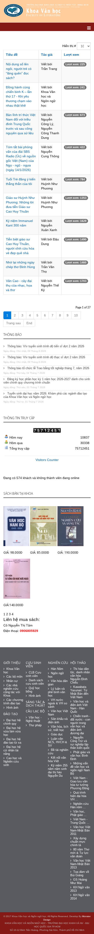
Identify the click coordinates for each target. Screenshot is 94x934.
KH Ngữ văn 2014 (80, 896)
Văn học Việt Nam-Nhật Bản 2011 (80, 830)
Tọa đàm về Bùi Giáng (79, 873)
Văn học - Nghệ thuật (34, 719)
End (29, 323)
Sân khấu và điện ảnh (58, 720)
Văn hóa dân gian (58, 682)
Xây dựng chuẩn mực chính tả (78, 842)
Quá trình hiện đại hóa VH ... (78, 796)
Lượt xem (71, 54)
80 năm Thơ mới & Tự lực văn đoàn (79, 853)
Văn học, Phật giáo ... (78, 813)
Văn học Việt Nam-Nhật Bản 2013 (80, 864)
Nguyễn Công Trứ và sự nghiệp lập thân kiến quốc (80, 743)
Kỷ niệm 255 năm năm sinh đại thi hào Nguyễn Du (58, 770)
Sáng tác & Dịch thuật (35, 704)
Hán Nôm (57, 669)
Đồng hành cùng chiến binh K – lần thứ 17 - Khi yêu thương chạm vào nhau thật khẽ (19, 96)
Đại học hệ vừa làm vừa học (12, 731)
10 (76, 315)
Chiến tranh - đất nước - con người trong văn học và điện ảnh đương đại (80, 724)
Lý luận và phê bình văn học (56, 692)
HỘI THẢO (78, 662)
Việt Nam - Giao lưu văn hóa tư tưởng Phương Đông (79, 783)
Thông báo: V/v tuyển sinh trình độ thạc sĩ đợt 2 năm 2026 (45, 357)
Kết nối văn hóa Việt (57, 759)
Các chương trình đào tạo (13, 701)
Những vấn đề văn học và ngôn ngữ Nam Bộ (80, 768)
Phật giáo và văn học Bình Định (80, 755)
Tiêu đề (12, 54)
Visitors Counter (47, 460)
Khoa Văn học (11, 670)
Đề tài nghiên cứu (58, 751)
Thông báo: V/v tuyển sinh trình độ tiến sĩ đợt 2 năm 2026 (45, 346)
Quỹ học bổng (33, 689)
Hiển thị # (69, 46)
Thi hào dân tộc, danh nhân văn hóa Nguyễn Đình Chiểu (80, 675)
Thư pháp (35, 725)
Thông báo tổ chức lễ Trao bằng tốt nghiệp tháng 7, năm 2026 (47, 368)
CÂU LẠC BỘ (35, 711)
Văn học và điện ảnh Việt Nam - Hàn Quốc (79, 706)
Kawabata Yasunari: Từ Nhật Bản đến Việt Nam (79, 692)
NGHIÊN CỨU (58, 662)
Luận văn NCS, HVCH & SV (57, 742)
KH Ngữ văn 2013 (80, 889)
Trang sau (13, 323)
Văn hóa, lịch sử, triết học (58, 728)
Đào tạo (10, 714)
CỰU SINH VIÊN (33, 664)
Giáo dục (57, 734)
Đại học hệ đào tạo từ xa (12, 740)
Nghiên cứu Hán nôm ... (79, 805)
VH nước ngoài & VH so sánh (57, 703)
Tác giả (46, 54)
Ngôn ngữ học (56, 674)
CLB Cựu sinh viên (33, 674)
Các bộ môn (14, 676)
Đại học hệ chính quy (12, 721)
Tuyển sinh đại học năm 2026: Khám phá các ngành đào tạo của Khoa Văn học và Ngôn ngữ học (45, 395)
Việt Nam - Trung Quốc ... (79, 821)
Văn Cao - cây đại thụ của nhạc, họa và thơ (19, 285)
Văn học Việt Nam (58, 712)
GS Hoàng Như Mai (78, 881)
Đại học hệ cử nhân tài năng (12, 750)
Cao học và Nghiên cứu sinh (12, 761)
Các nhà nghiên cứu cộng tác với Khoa (11, 690)
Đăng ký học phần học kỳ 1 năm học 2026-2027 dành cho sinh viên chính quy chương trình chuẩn (46, 380)
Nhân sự (12, 681)
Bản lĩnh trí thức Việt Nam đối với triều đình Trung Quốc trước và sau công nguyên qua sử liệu (20, 124)
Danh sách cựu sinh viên (35, 682)
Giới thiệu (11, 662)
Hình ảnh (12, 707)
